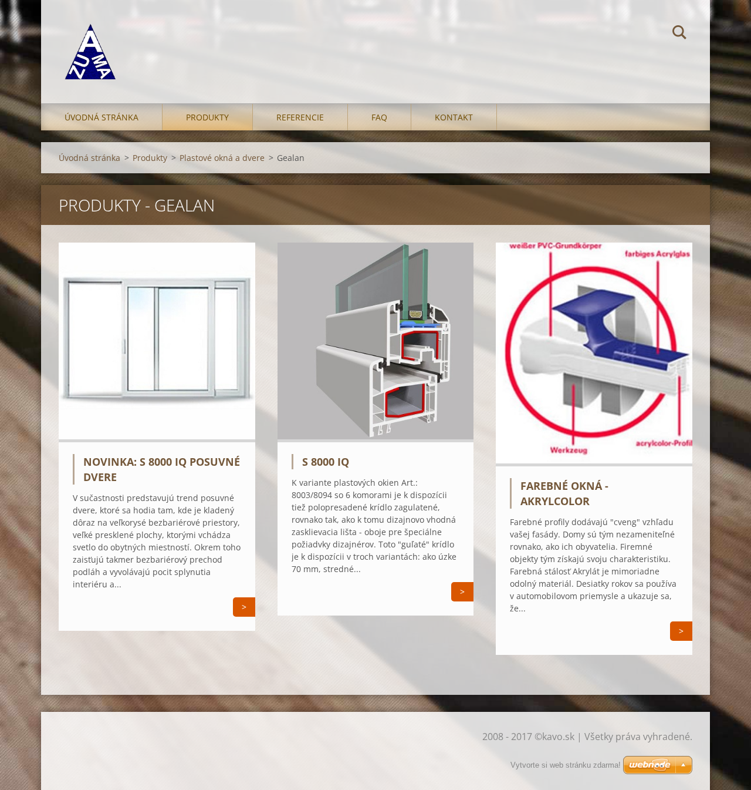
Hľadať (679, 34)
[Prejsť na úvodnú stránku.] (90, 40)
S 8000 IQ (325, 462)
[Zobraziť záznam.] (157, 438)
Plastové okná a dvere (222, 157)
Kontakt (454, 117)
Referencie (300, 117)
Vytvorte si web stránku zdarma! (565, 765)
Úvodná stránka (101, 117)
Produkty (207, 117)
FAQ (379, 117)
